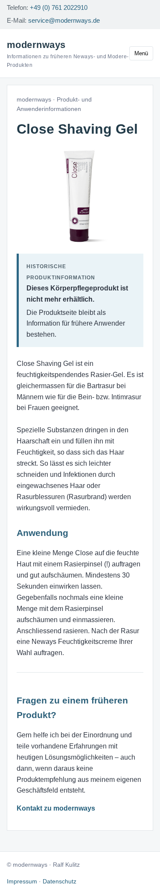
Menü (141, 53)
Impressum (22, 881)
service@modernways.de (64, 20)
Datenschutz (59, 881)
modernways (68, 53)
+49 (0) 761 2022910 (58, 7)
